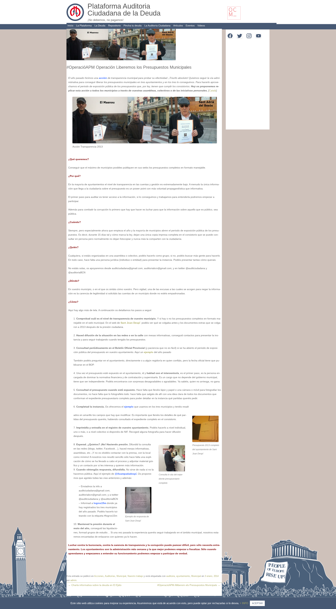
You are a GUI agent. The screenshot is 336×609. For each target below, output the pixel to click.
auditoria (170, 576)
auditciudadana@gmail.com (149, 604)
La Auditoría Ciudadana (157, 25)
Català (212, 90)
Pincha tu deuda (133, 25)
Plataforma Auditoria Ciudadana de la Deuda (124, 10)
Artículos (178, 25)
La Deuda (99, 25)
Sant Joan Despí (131, 322)
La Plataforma (84, 25)
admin (73, 580)
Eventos (190, 25)
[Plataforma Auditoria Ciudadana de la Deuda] (75, 20)
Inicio (70, 25)
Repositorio (114, 25)
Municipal (121, 576)
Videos (201, 25)
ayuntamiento (183, 576)
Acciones (99, 576)
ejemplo (149, 352)
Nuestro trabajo (135, 576)
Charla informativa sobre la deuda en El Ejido (94, 585)
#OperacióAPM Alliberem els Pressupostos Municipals (188, 585)
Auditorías (110, 576)
